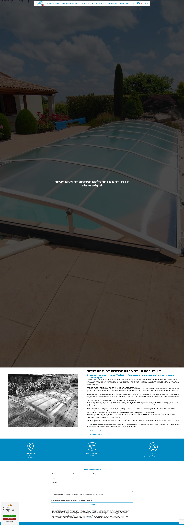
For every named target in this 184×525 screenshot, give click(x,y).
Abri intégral (56, 3)
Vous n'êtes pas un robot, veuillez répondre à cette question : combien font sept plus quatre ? (77, 494)
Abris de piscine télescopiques (70, 3)
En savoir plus (97, 430)
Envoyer (92, 504)
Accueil (49, 3)
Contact (133, 3)
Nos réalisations (112, 3)
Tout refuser (9, 518)
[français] (138, 3)
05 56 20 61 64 (92, 456)
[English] (141, 3)
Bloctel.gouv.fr (90, 517)
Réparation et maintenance (89, 3)
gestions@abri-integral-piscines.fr (153, 456)
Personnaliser (9, 521)
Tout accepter (9, 515)
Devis (127, 3)
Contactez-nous (98, 434)
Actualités (121, 3)
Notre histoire (102, 3)
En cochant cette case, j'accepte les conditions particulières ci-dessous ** (73, 500)
